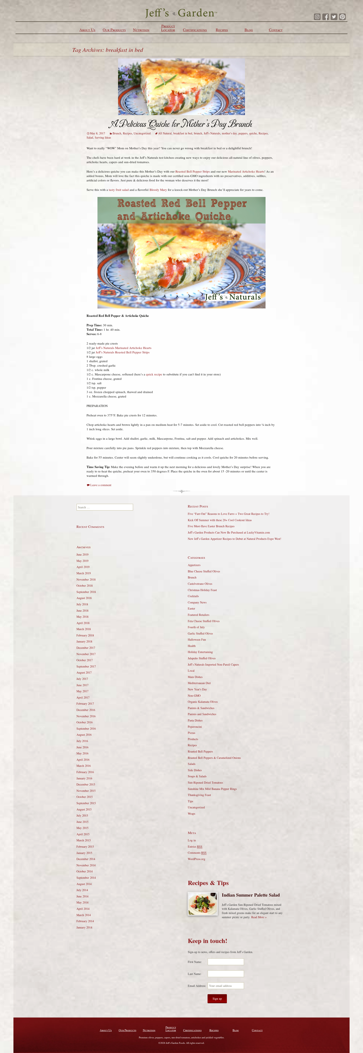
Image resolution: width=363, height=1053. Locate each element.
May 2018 (82, 617)
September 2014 (86, 878)
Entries (195, 846)
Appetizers (194, 565)
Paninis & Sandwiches (201, 708)
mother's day (229, 133)
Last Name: (194, 974)
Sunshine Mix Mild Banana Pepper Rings (212, 789)
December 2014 (85, 859)
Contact (276, 29)
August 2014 (84, 884)
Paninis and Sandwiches (202, 714)
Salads (191, 764)
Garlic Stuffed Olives (200, 633)
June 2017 (82, 685)
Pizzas (191, 733)
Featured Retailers (198, 615)
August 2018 (84, 598)
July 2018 (82, 604)
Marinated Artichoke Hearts (246, 171)
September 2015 (86, 803)
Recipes (222, 29)
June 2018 (82, 610)
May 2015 (82, 828)
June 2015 (82, 822)
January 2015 (84, 853)
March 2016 (83, 766)
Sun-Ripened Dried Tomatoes (205, 782)
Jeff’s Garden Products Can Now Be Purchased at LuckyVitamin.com (229, 532)
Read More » (259, 917)
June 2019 (82, 554)
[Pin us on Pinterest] (342, 16)
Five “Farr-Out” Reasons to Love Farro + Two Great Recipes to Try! (229, 514)
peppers (242, 133)
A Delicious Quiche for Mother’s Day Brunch (181, 124)
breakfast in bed (182, 133)
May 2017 (82, 691)
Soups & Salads (197, 776)
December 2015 (85, 784)
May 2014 (82, 902)
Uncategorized (142, 133)
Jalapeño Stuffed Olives (202, 658)
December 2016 (85, 710)
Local (191, 671)
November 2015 (86, 791)
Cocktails (193, 596)
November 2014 (86, 865)
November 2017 (86, 654)
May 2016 (82, 753)
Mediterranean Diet (199, 683)
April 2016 (82, 760)
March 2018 (83, 629)
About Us (87, 29)
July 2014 (82, 890)
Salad (90, 137)
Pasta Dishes (195, 720)
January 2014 (84, 927)
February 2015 (85, 846)
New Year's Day (197, 689)
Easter (191, 608)
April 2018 (82, 623)
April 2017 (82, 697)
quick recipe (154, 374)
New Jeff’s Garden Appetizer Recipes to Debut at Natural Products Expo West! (234, 539)
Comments (197, 853)
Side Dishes (195, 770)
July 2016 (82, 741)
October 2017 (84, 660)
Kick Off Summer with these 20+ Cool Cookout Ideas (220, 520)
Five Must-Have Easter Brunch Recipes (211, 526)
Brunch (117, 133)
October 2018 (84, 585)
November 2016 (86, 716)
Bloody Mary (159, 190)
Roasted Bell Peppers (200, 751)
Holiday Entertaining (200, 652)
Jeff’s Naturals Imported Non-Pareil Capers (213, 664)
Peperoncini (195, 727)
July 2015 (82, 815)
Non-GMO (194, 696)
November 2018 (86, 579)
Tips (190, 801)
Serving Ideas (103, 137)
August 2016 (84, 735)
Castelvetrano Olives (200, 584)
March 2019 (83, 573)
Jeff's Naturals (212, 133)
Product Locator (168, 27)
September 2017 (86, 666)
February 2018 (85, 635)
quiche (253, 133)
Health (192, 646)
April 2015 (82, 834)
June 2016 (82, 747)
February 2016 (85, 772)
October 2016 (84, 722)
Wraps (191, 814)
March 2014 (83, 915)
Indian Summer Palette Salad (251, 894)
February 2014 (85, 921)
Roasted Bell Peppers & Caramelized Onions (214, 758)
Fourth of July (196, 627)
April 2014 (82, 909)
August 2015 (84, 809)
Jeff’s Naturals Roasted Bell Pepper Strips (123, 352)
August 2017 (84, 672)
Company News (197, 602)
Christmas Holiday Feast (202, 590)
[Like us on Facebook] (325, 16)
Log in (192, 840)
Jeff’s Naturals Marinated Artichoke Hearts (123, 348)
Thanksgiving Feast (199, 795)
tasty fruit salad (119, 190)
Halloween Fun (197, 639)
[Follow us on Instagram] (317, 16)
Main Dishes (195, 677)
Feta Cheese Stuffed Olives (204, 621)
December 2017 (85, 648)
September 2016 (86, 728)
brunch (198, 133)
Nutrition (141, 29)
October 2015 (84, 797)
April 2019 (82, 567)
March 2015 (83, 840)
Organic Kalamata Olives (203, 702)
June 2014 (82, 896)
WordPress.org (196, 859)
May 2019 (82, 561)
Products (193, 739)
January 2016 (84, 778)
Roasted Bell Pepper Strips (192, 171)
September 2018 (86, 592)
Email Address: (197, 986)
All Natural (165, 133)
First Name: (195, 962)
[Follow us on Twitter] (334, 16)
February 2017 (85, 703)
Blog (249, 29)
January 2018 (84, 641)
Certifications (195, 29)
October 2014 (84, 871)
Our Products (114, 29)
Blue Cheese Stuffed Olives (204, 571)
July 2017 (82, 679)
